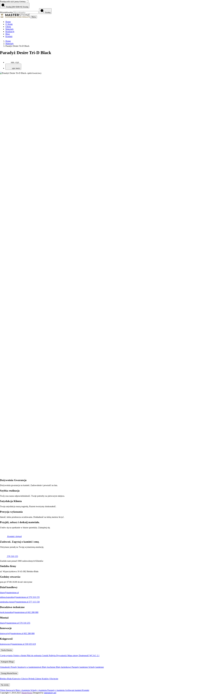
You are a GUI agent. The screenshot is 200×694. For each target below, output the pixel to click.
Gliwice (24, 679)
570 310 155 (12, 556)
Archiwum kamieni (73, 690)
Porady (14, 667)
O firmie (9, 24)
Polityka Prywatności (58, 655)
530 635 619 (30, 644)
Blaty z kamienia (23, 690)
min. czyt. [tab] (15, 62)
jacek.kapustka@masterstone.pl (13, 612)
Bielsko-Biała (6, 679)
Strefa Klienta (6, 650)
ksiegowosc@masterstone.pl (12, 644)
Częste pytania (6, 655)
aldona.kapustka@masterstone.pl (14, 597)
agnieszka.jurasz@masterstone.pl (14, 602)
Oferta (8, 26)
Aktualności (5, 667)
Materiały (9, 29)
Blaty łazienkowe (64, 667)
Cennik (45, 655)
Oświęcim (53, 679)
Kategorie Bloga (7, 662)
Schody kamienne (96, 667)
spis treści (15, 68)
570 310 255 (24, 623)
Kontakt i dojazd (14, 536)
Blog (7, 34)
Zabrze (38, 679)
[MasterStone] (15, 17)
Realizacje (9, 31)
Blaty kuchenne (49, 667)
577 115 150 (34, 602)
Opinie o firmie (20, 655)
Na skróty (5, 685)
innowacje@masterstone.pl (12, 633)
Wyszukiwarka (6, 12)
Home (8, 22)
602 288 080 (32, 612)
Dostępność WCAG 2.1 (89, 655)
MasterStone (27, 693)
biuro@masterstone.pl (9, 592)
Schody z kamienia (38, 690)
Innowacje (11, 690)
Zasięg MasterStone (9, 673)
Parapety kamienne (80, 667)
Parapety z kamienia (56, 690)
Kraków (45, 679)
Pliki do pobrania (34, 655)
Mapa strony (73, 655)
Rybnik (31, 679)
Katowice (16, 679)
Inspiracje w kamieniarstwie (30, 667)
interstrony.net (50, 693)
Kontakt (8, 36)
